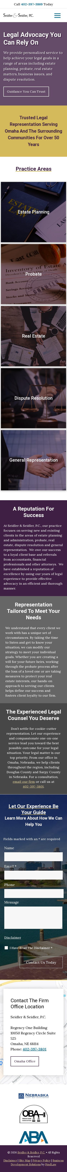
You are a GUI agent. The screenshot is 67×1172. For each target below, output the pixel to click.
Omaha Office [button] (24, 1061)
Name (9, 848)
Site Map (24, 1160)
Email (10, 866)
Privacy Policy (41, 1160)
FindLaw (50, 1164)
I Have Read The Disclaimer (31, 948)
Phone (9, 884)
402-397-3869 (32, 4)
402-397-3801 (33, 786)
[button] (58, 16)
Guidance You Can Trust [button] (26, 91)
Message (11, 902)
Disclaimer (12, 937)
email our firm (24, 782)
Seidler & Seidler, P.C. (31, 1152)
